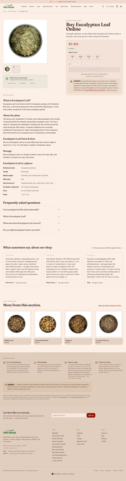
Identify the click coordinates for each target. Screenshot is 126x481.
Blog (85, 6)
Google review (21, 283)
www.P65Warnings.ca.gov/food (95, 90)
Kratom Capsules (57, 441)
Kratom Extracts (57, 438)
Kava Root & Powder (58, 444)
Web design (57, 474)
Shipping (80, 433)
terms (55, 397)
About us (104, 433)
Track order (80, 444)
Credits (103, 441)
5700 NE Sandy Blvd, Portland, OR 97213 (14, 445)
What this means (111, 90)
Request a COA (82, 441)
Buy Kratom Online (58, 436)
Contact (79, 438)
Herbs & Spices (48, 6)
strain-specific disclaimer (77, 397)
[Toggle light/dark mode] (121, 6)
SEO (64, 474)
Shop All (24, 6)
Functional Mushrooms (59, 455)
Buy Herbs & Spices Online (73, 20)
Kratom (31, 6)
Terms (102, 470)
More (91, 6)
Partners (104, 438)
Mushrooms (64, 6)
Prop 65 (115, 470)
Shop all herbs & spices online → (110, 306)
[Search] (103, 6)
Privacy (96, 470)
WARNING (10, 384)
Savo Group (71, 474)
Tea (56, 6)
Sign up (91, 415)
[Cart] (117, 6)
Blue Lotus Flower (58, 449)
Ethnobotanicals (76, 6)
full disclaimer (63, 397)
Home (4, 11)
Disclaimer (108, 470)
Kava (38, 6)
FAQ (78, 436)
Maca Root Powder (58, 452)
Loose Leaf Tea (57, 460)
